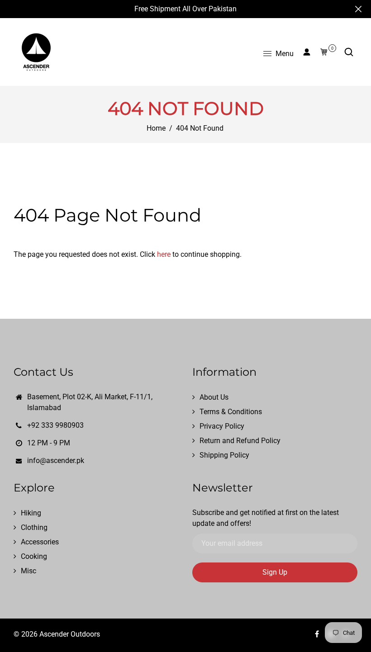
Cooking (34, 556)
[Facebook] (318, 634)
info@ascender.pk (55, 460)
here (164, 254)
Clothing (34, 527)
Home (156, 128)
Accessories (40, 542)
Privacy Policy (222, 426)
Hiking (31, 513)
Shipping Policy (224, 455)
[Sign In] (307, 52)
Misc (28, 571)
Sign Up (274, 572)
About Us (214, 397)
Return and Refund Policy (240, 440)
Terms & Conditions (231, 411)
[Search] (349, 52)
